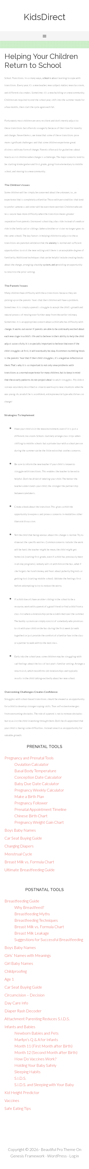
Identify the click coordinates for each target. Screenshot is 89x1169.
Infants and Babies (19, 1026)
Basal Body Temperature (35, 770)
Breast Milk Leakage (31, 933)
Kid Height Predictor (21, 1092)
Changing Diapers (19, 846)
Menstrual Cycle (18, 853)
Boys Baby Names (20, 830)
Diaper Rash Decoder (23, 1010)
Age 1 (9, 979)
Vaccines (11, 1100)
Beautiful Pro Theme (58, 1149)
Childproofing (15, 971)
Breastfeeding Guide (21, 900)
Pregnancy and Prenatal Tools (29, 757)
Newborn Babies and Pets (36, 1033)
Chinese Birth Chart (30, 815)
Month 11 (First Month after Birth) (43, 1046)
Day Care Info (16, 1002)
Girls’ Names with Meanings (27, 955)
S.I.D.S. (20, 1078)
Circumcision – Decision (24, 995)
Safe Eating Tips (17, 1108)
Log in (74, 1155)
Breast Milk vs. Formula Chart (29, 861)
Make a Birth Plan (29, 796)
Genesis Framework (27, 1155)
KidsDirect (45, 17)
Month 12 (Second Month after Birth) (45, 1052)
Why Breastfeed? (29, 907)
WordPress (57, 1155)
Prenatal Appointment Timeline (40, 809)
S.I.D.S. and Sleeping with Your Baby (44, 1084)
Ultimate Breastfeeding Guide (29, 869)
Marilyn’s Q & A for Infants (36, 1039)
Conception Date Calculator (38, 777)
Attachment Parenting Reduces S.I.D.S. (37, 1018)
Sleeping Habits (27, 1071)
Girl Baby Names (18, 963)
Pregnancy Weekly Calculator (39, 790)
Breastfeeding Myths (32, 913)
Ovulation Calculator (31, 764)
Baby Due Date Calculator (36, 783)
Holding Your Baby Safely (35, 1065)
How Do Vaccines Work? (35, 1058)
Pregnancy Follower (31, 802)
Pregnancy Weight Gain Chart (39, 822)
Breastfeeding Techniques (36, 920)
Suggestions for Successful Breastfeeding (48, 939)
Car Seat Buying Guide (23, 838)
